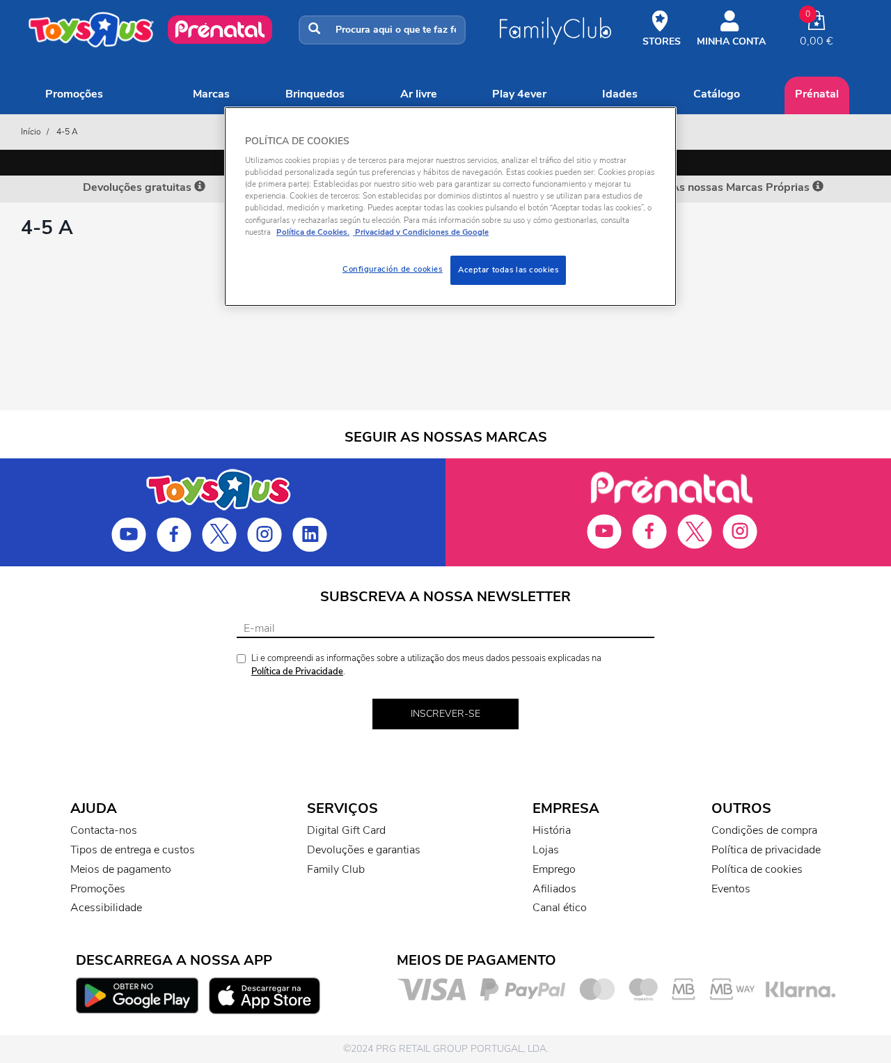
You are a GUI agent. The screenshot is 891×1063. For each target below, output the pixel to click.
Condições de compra (764, 830)
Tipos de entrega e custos (132, 850)
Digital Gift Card (346, 830)
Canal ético (560, 907)
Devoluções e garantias (363, 850)
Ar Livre (418, 94)
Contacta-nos (103, 830)
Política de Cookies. (312, 232)
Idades (620, 94)
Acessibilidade (106, 907)
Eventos (730, 889)
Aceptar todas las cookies (508, 269)
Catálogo (716, 94)
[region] (450, 207)
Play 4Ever (519, 94)
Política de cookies (757, 869)
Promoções (74, 94)
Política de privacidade (766, 850)
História (552, 830)
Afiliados (554, 889)
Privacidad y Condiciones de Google (421, 232)
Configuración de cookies (392, 268)
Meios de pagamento (120, 869)
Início (31, 131)
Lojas (546, 850)
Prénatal (817, 94)
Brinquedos (315, 94)
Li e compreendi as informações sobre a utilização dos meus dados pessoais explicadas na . (426, 665)
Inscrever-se (445, 713)
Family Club (336, 869)
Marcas (211, 94)
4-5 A (67, 131)
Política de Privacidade (297, 671)
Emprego (554, 869)
